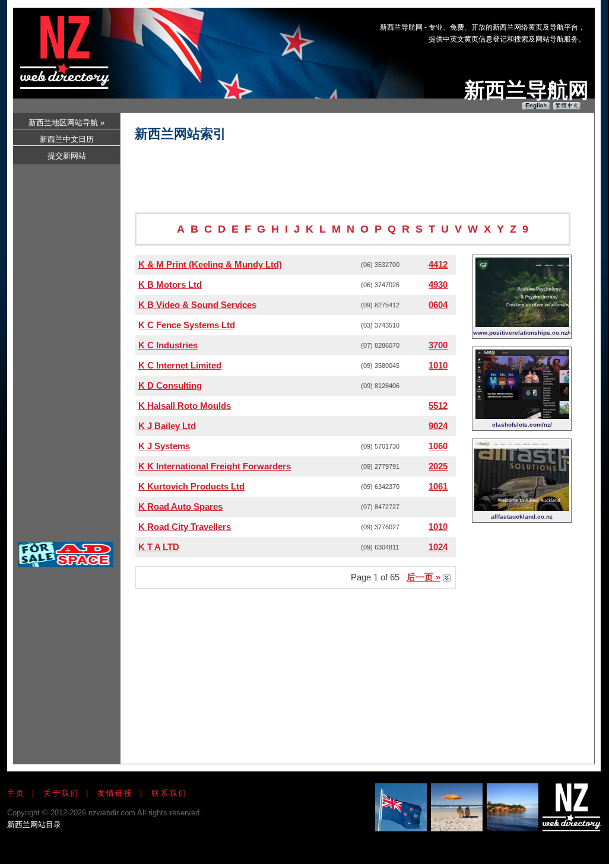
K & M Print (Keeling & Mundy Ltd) (210, 264)
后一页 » (423, 577)
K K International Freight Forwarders (214, 466)
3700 (438, 345)
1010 (438, 365)
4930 (438, 284)
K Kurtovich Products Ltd (191, 486)
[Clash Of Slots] (521, 416)
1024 (438, 547)
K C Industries (168, 345)
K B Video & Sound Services (197, 305)
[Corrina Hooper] (521, 324)
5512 (438, 406)
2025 (438, 466)
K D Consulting (170, 385)
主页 (16, 793)
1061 (438, 486)
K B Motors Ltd (170, 284)
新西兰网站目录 (34, 824)
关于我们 (61, 793)
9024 (438, 426)
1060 (438, 446)
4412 (438, 264)
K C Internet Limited (179, 365)
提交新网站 (66, 155)
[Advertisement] (372, 43)
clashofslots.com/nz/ (522, 424)
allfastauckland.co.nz (522, 516)
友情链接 (115, 793)
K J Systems (164, 446)
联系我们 (169, 793)
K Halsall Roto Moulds (184, 406)
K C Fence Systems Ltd (186, 325)
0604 (438, 305)
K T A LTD (158, 547)
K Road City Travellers (184, 527)
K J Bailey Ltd (167, 426)
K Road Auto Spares (180, 506)
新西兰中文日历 (67, 139)
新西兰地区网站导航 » (66, 122)
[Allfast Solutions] (521, 508)
